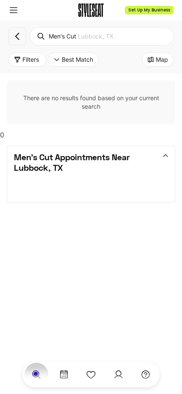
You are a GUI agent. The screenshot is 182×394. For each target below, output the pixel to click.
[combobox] (101, 36)
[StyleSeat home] (91, 10)
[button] (13, 10)
